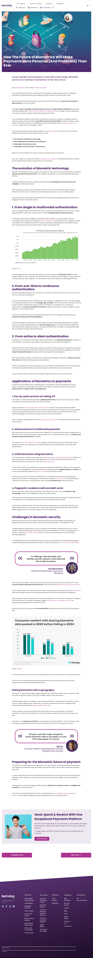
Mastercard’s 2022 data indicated (69, 584)
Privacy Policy (66, 917)
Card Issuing (54, 899)
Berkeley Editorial (19, 88)
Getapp (19, 669)
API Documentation (82, 899)
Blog (65, 911)
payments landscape (53, 131)
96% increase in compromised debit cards (58, 457)
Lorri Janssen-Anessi (31, 533)
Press (66, 914)
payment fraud (41, 471)
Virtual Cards (29, 933)
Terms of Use (67, 922)
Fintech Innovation (41, 88)
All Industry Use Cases (43, 930)
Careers (66, 908)
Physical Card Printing (29, 919)
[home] (7, 5)
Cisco (19, 268)
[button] (21, 4)
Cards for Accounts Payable (43, 920)
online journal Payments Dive (41, 705)
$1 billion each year (48, 461)
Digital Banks (42, 925)
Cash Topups (29, 911)
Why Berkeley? (67, 899)
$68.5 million (74, 590)
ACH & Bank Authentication (29, 899)
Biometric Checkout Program (31, 442)
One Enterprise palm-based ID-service (37, 408)
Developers (60, 4)
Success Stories (66, 904)
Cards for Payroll (43, 906)
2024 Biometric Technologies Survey (58, 600)
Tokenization (29, 903)
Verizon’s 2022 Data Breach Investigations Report (43, 111)
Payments (55, 903)
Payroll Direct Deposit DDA (29, 924)
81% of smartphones (47, 221)
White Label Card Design (29, 929)
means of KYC (60, 478)
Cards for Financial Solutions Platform (43, 912)
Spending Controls (28, 907)
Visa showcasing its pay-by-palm (48, 420)
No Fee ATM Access (28, 915)
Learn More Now (42, 839)
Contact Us (68, 926)
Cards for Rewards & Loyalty (43, 900)
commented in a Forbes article (69, 542)
